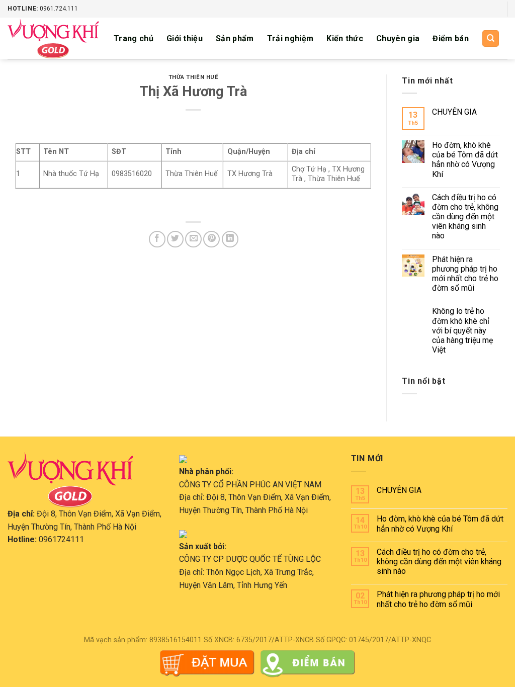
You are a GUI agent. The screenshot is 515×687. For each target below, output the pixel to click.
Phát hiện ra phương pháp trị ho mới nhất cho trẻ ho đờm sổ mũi (465, 273)
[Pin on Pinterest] (211, 239)
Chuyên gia (397, 38)
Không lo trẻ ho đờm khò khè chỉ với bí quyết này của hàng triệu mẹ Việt (462, 330)
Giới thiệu (184, 38)
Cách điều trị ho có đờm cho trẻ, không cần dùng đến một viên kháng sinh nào (465, 217)
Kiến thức (344, 38)
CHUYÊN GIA (454, 112)
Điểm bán (451, 38)
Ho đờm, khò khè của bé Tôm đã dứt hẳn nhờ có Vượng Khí (465, 159)
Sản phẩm (235, 38)
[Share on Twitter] (175, 239)
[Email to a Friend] (193, 239)
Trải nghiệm (290, 38)
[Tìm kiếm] (490, 38)
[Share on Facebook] (157, 239)
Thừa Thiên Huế (193, 77)
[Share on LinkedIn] (230, 239)
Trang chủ (133, 38)
